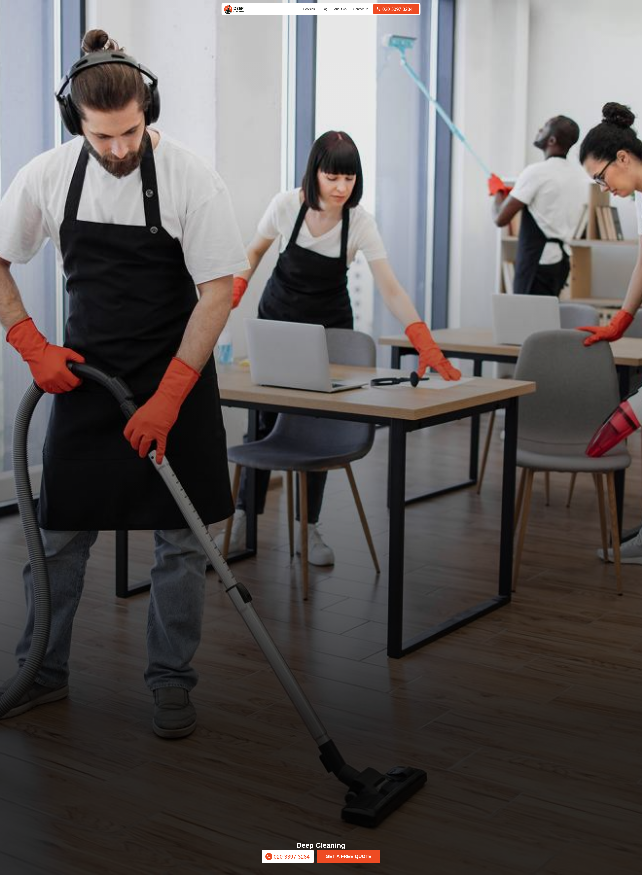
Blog (325, 9)
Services (309, 9)
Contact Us (360, 9)
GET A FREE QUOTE (348, 856)
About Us (340, 9)
